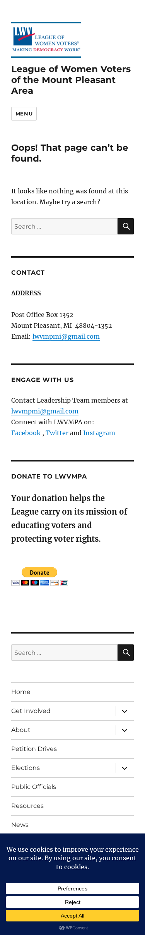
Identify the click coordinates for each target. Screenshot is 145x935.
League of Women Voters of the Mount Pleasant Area (71, 80)
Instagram (99, 433)
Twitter (57, 433)
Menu (23, 113)
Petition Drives (34, 748)
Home (21, 692)
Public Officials (33, 786)
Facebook (26, 433)
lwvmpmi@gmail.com (66, 336)
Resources (27, 805)
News (20, 824)
